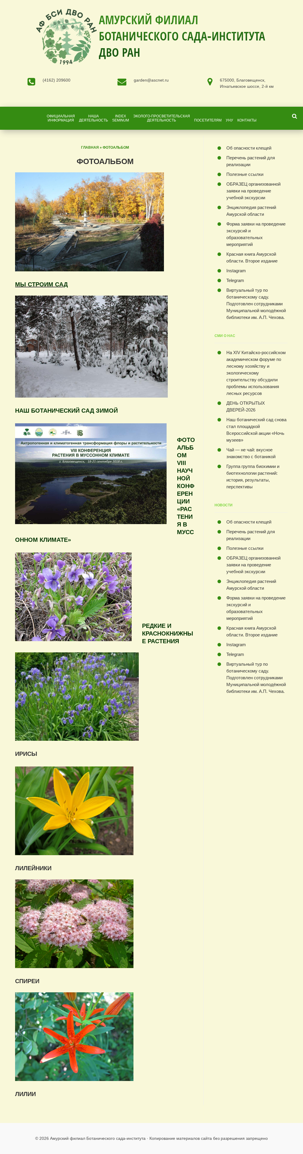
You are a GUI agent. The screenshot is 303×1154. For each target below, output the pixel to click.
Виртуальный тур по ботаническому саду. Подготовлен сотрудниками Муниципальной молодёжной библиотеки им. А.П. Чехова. (256, 304)
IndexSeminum (120, 118)
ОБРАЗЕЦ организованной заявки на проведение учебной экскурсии (253, 190)
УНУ (229, 120)
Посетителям (208, 120)
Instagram (236, 270)
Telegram (235, 280)
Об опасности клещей (248, 147)
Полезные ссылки (244, 174)
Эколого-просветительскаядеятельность (161, 118)
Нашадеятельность (93, 118)
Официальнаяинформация (61, 118)
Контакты (247, 120)
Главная (90, 147)
